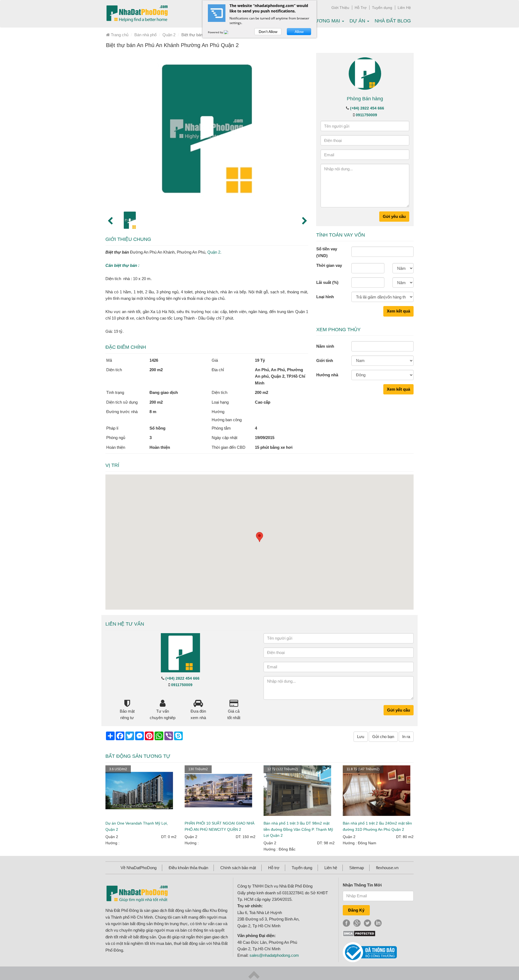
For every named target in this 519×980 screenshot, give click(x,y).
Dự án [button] (358, 21)
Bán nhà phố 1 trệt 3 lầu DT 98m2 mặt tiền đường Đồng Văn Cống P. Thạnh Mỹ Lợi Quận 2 (298, 829)
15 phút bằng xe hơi (273, 447)
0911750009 (366, 115)
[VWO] (229, 32)
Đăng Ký (356, 910)
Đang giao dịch (163, 392)
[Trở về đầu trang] (254, 974)
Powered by (216, 32)
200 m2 (156, 369)
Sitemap (356, 867)
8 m (152, 411)
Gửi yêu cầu (394, 216)
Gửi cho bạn (383, 736)
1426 (153, 360)
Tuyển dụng (382, 7)
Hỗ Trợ (361, 7)
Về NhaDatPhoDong (139, 867)
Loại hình (325, 296)
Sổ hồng (157, 428)
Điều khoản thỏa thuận (188, 867)
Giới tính (324, 360)
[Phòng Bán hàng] (365, 73)
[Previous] (109, 220)
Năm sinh (325, 346)
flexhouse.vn (387, 867)
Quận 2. (214, 252)
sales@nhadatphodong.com (274, 955)
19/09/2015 (264, 437)
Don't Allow (268, 31)
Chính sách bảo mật (238, 867)
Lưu (360, 736)
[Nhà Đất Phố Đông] (136, 13)
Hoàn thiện (159, 447)
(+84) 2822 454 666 (367, 108)
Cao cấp (262, 402)
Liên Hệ (404, 7)
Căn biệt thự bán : (122, 265)
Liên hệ (330, 867)
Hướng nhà (327, 375)
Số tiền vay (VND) (326, 252)
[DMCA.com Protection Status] (359, 933)
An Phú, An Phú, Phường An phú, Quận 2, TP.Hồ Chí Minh (280, 376)
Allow (299, 31)
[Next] (304, 220)
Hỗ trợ (274, 867)
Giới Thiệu (340, 7)
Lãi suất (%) (327, 282)
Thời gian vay (329, 265)
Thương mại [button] (324, 21)
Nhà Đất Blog (393, 21)
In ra (406, 736)
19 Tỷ (260, 360)
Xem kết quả (398, 311)
